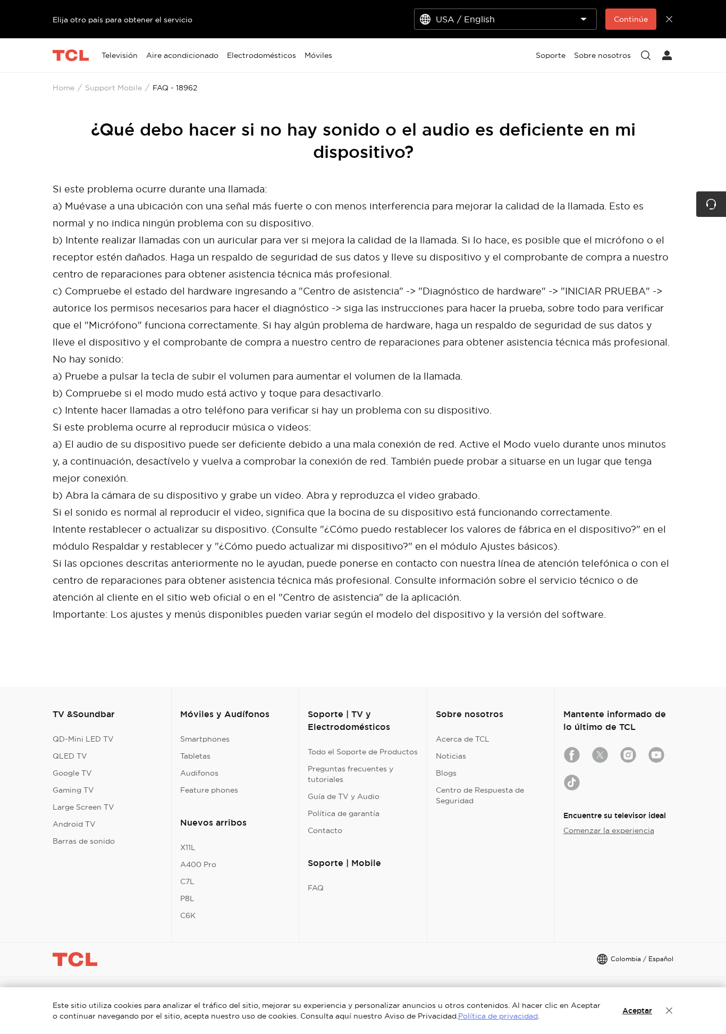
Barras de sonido (84, 841)
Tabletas (195, 756)
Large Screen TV (83, 807)
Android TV (74, 824)
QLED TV (70, 756)
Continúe (631, 19)
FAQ (316, 888)
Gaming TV (73, 790)
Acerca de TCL (462, 739)
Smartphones (205, 739)
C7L (187, 881)
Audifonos (199, 773)
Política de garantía (343, 813)
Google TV (72, 773)
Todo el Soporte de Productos (363, 751)
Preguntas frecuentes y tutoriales (350, 774)
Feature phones (209, 790)
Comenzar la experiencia (608, 830)
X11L (188, 847)
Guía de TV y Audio (343, 796)
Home (63, 88)
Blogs (446, 773)
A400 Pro (198, 864)
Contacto (325, 830)
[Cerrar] (669, 1010)
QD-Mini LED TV (83, 739)
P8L (187, 898)
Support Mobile (113, 88)
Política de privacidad (498, 1016)
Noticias (451, 756)
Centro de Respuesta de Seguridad (480, 795)
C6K (188, 915)
